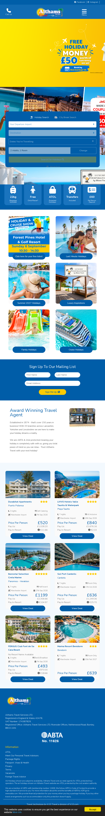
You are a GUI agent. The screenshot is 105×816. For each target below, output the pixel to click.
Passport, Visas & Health (17, 762)
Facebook (81, 2)
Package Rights (12, 759)
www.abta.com (11, 793)
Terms (8, 769)
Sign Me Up (51, 392)
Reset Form (55, 167)
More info (17, 812)
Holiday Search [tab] (41, 117)
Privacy (8, 766)
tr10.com (74, 804)
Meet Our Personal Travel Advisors (22, 755)
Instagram (94, 2)
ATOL (8, 752)
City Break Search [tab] (67, 117)
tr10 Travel (52, 804)
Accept (92, 809)
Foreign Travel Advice (15, 776)
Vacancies (10, 773)
